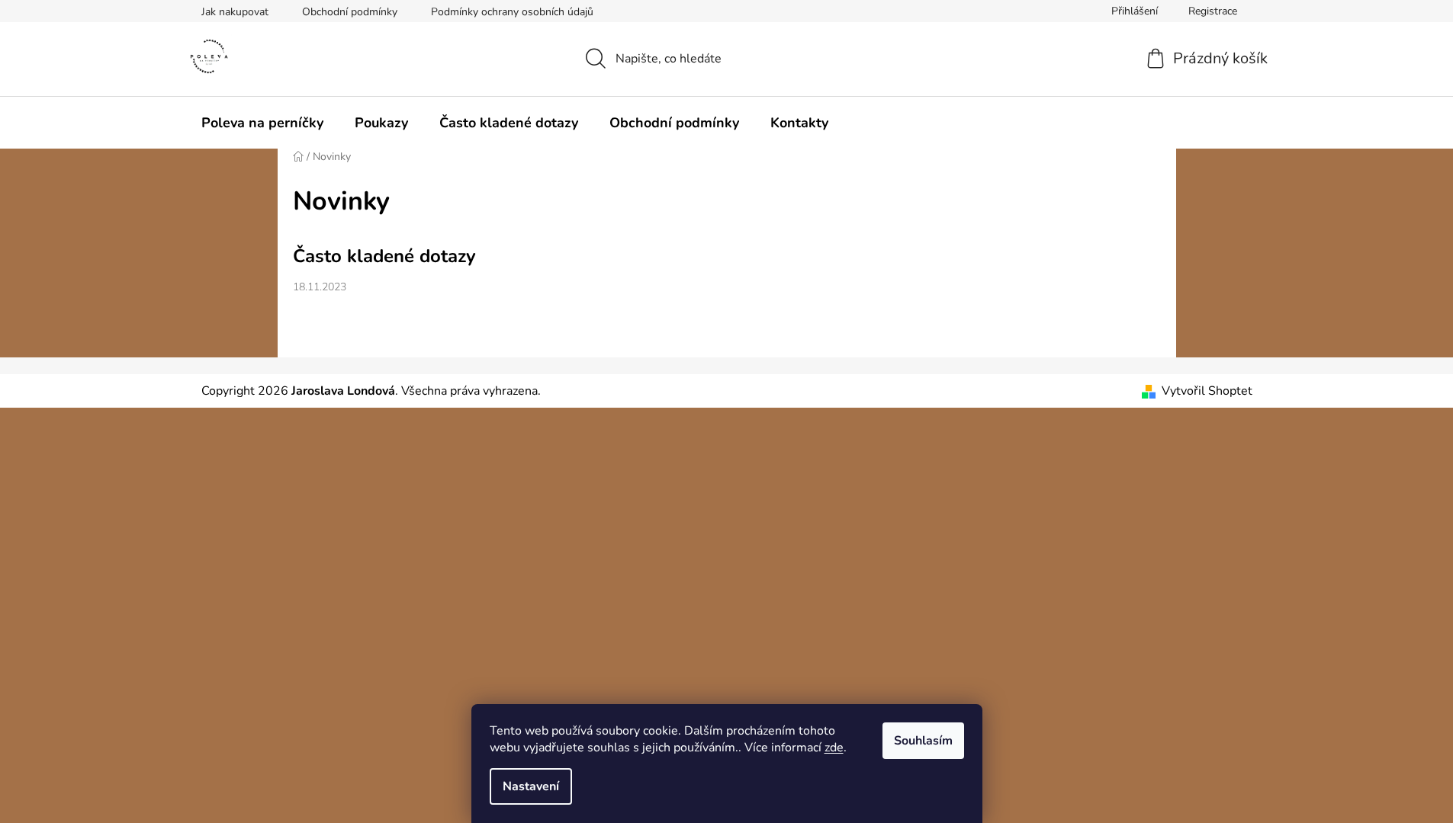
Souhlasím (923, 740)
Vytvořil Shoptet (1207, 391)
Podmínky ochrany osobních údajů (512, 12)
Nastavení (531, 786)
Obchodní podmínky (349, 12)
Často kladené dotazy (384, 256)
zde (834, 747)
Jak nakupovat (234, 12)
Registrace (1212, 11)
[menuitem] (262, 123)
